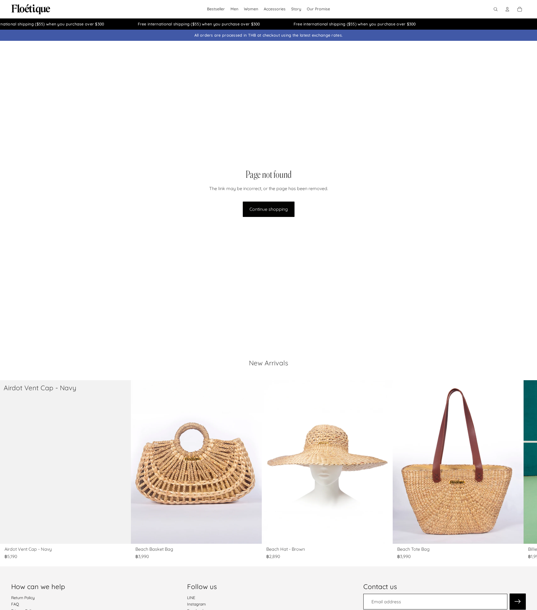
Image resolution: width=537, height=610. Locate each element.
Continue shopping (268, 209)
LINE (191, 597)
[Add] (122, 535)
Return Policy (23, 597)
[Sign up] (518, 601)
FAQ (15, 604)
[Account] (507, 9)
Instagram (196, 604)
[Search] (495, 9)
